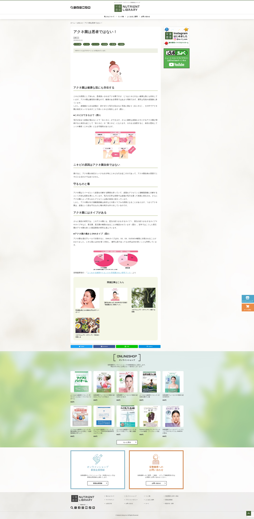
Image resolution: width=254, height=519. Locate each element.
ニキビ (87, 44)
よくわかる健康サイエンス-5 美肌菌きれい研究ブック (109, 273)
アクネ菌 (78, 44)
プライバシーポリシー (132, 499)
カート (147, 503)
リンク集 (121, 16)
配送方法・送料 (169, 503)
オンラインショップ (247, 301)
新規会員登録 (97, 483)
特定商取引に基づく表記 (171, 496)
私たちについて (109, 16)
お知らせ (80, 23)
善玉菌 (105, 44)
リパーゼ (96, 44)
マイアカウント (110, 499)
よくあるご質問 (132, 16)
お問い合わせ (145, 16)
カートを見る (247, 309)
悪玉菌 (113, 44)
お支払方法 (109, 503)
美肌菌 (122, 44)
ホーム (72, 23)
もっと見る (127, 442)
